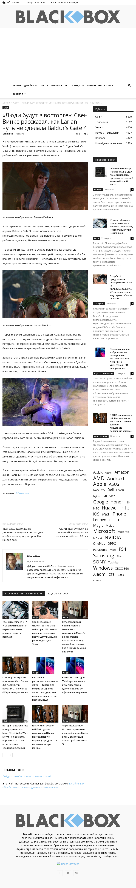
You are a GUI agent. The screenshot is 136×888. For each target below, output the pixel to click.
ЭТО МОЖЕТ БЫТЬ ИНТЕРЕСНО (24, 593)
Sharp (120, 556)
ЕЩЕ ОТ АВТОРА (57, 593)
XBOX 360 (122, 568)
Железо (55, 85)
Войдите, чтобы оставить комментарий (26, 776)
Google (100, 502)
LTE (118, 520)
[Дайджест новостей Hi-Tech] (68, 17)
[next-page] (10, 755)
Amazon (122, 472)
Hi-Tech (17, 85)
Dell (110, 489)
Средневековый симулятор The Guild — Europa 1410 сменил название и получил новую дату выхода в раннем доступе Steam (44, 633)
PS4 (122, 549)
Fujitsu (96, 496)
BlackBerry (99, 490)
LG (111, 520)
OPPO (111, 543)
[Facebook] (60, 873)
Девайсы (29, 85)
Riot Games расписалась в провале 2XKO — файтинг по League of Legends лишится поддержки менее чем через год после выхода (45, 688)
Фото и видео (73, 85)
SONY (99, 562)
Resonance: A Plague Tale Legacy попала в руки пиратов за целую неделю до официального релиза (74, 685)
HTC (96, 508)
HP (128, 502)
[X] (68, 873)
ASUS (114, 484)
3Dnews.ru (22, 493)
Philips (113, 549)
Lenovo (99, 520)
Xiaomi (99, 574)
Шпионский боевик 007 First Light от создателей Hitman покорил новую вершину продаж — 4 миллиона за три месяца (44, 736)
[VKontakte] (76, 873)
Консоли (18, 94)
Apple (99, 484)
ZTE (111, 574)
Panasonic (100, 549)
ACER (98, 472)
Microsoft (104, 531)
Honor (116, 502)
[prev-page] (4, 755)
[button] (129, 85)
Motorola (123, 532)
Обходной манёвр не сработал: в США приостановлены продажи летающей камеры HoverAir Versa (121, 176)
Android (115, 478)
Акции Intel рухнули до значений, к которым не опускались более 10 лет (72, 532)
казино (97, 580)
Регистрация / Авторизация (64, 2)
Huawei (110, 508)
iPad (105, 514)
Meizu (110, 525)
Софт (43, 85)
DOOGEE (120, 490)
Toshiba (113, 562)
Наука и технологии (99, 85)
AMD (99, 478)
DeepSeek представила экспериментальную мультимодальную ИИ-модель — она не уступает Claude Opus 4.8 (121, 287)
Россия (120, 574)
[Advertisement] (68, 54)
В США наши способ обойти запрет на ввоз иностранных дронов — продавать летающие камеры (121, 422)
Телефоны (99, 303)
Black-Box (8, 133)
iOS (96, 514)
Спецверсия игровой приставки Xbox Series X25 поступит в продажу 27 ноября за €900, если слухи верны (15, 685)
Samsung (103, 555)
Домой (6, 102)
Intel (125, 507)
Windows (103, 568)
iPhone (118, 514)
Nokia (97, 538)
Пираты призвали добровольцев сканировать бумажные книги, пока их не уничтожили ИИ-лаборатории (120, 358)
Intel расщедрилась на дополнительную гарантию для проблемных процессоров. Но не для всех (22, 534)
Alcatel (108, 472)
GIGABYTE (111, 496)
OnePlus (99, 543)
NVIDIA (112, 537)
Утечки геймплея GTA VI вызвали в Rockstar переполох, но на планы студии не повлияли (14, 629)
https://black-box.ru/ (35, 561)
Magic (98, 525)
